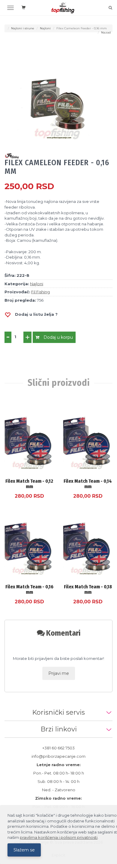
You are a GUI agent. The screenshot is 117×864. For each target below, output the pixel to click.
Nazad (106, 32)
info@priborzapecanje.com (59, 756)
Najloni (45, 28)
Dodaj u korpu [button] (57, 337)
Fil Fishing (40, 291)
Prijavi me (58, 673)
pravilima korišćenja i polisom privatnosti (59, 837)
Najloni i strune (22, 28)
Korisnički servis (58, 712)
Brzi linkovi (58, 729)
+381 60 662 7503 (58, 747)
